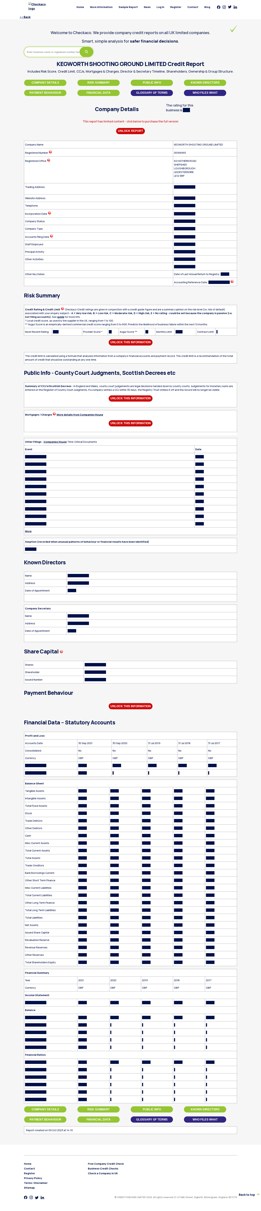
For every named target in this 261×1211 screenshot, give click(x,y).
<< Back (25, 17)
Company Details (45, 82)
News (147, 7)
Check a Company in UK (103, 1173)
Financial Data (98, 92)
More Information (101, 7)
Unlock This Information (130, 342)
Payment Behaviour (45, 92)
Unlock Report (130, 130)
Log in (160, 7)
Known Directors (205, 82)
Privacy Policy (33, 1178)
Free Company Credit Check (106, 1163)
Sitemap (29, 1187)
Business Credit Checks (103, 1168)
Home (80, 7)
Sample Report (128, 7)
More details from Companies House (80, 414)
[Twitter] (230, 7)
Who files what (205, 92)
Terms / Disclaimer (36, 1183)
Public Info (152, 82)
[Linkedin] (235, 7)
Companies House (55, 441)
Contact (192, 7)
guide (60, 317)
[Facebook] (218, 7)
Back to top (247, 1195)
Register (175, 7)
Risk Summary (98, 82)
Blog (207, 7)
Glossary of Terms (152, 92)
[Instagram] (224, 7)
